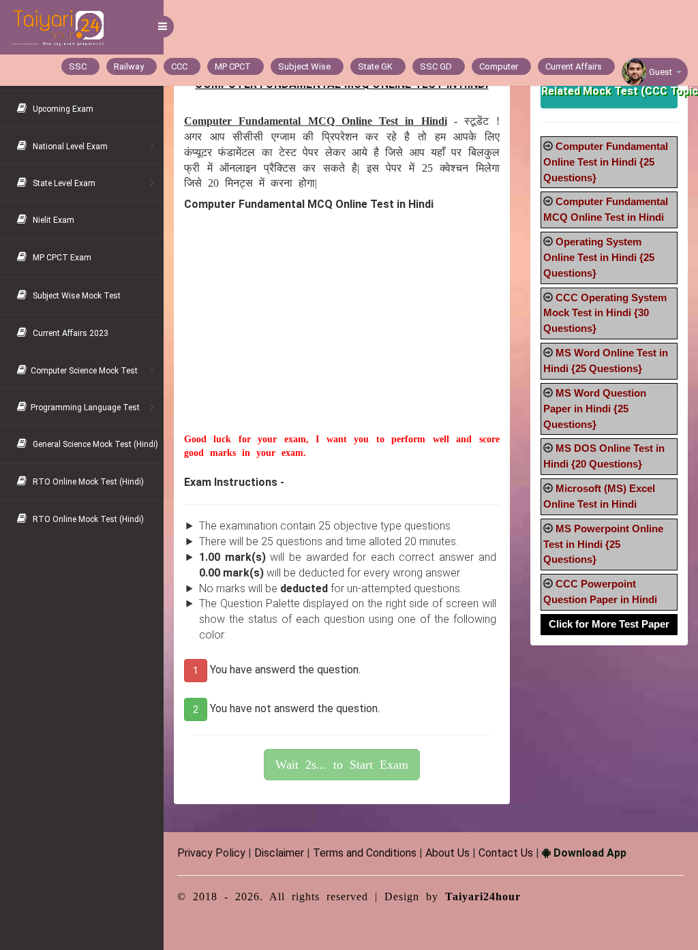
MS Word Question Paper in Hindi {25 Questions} (594, 408)
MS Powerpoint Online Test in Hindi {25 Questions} (603, 544)
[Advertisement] (342, 337)
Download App (588, 852)
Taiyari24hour (483, 896)
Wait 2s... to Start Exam (341, 764)
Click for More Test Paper (609, 624)
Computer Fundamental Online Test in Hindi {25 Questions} (605, 161)
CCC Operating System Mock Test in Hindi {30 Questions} (605, 313)
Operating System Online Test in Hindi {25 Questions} (598, 257)
